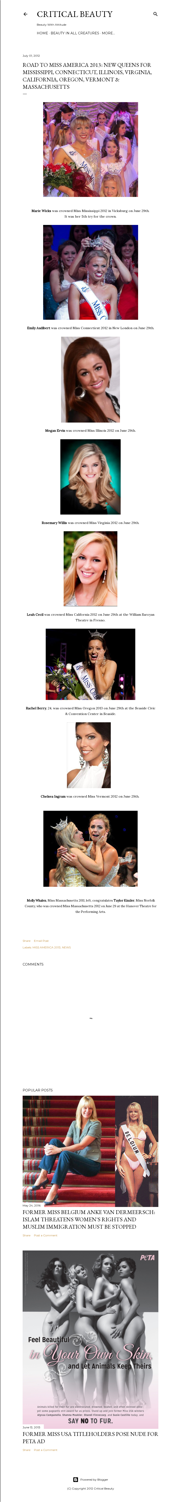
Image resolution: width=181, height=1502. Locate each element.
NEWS (66, 947)
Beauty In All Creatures (75, 33)
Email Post (41, 941)
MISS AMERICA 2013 (47, 947)
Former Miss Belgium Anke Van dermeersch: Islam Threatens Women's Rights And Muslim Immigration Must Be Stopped (89, 1219)
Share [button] (26, 941)
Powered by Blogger (94, 1479)
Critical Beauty (74, 14)
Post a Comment (46, 1235)
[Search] (155, 13)
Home (42, 33)
